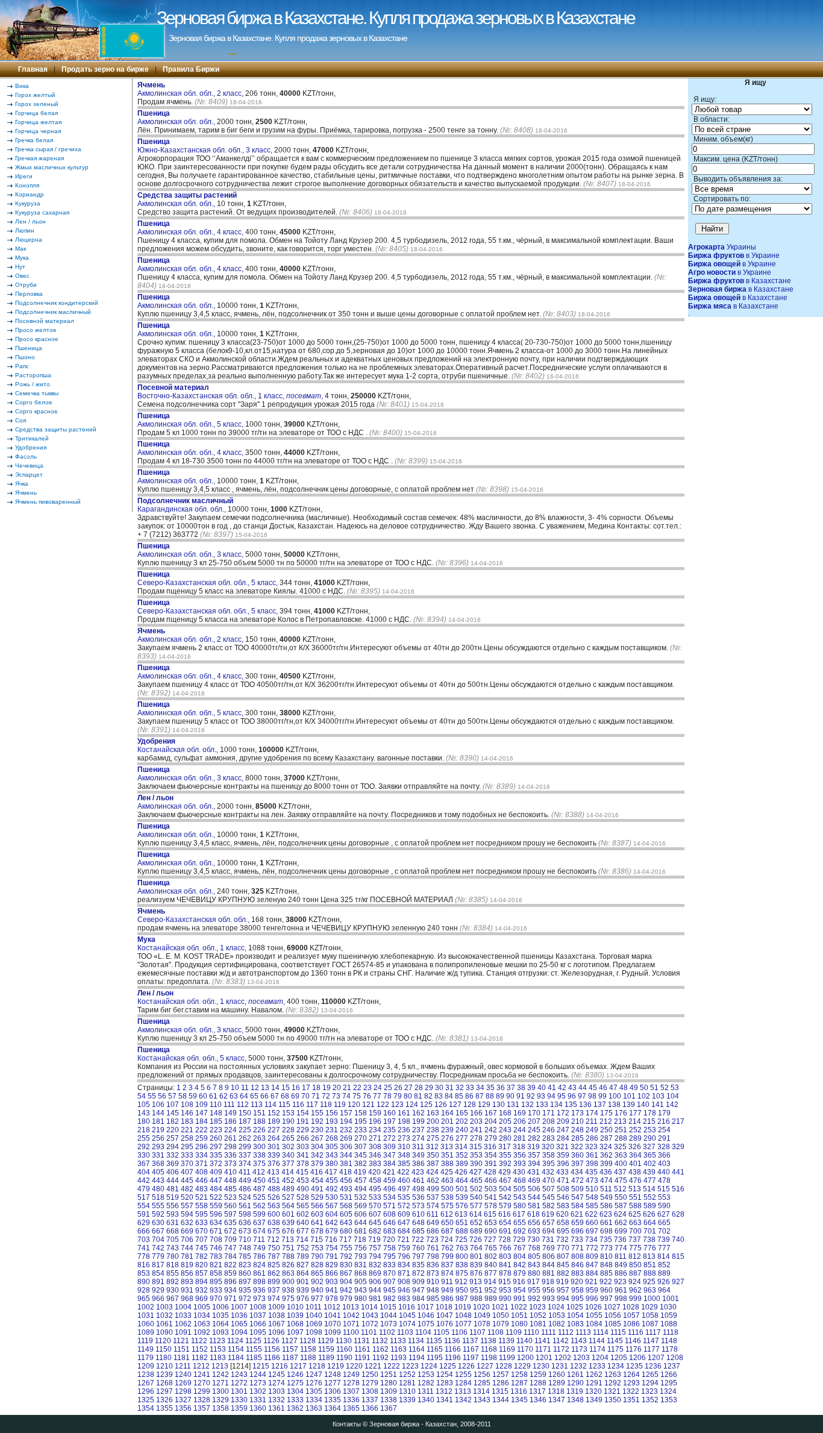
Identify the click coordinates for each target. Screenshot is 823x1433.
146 (187, 1113)
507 (548, 1189)
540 (476, 1197)
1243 (239, 1374)
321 (562, 1147)
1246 (295, 1374)
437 (620, 1172)
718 (360, 1239)
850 (635, 1265)
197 (389, 1121)
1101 (369, 1332)
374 (245, 1163)
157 (346, 1113)
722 (417, 1239)
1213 (219, 1366)
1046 (426, 1315)
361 (592, 1155)
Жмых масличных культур (52, 167)
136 (585, 1104)
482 (187, 1189)
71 (315, 1096)
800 (461, 1256)
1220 (354, 1366)
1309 (388, 1391)
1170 (525, 1349)
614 (475, 1214)
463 (447, 1180)
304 (317, 1147)
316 (490, 1147)
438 (634, 1172)
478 (664, 1180)
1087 (650, 1324)
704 (158, 1239)
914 (490, 1282)
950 (461, 1290)
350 (433, 1155)
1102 (387, 1332)
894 (201, 1282)
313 (446, 1147)
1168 (489, 1349)
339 (274, 1155)
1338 (388, 1400)
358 (548, 1155)
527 (288, 1197)
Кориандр (29, 194)
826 (288, 1265)
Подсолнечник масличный (53, 312)
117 (312, 1104)
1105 (441, 1332)
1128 (307, 1341)
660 (592, 1222)
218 (143, 1130)
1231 (559, 1366)
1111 (548, 1332)
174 (592, 1113)
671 (216, 1231)
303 (302, 1147)
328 (663, 1147)
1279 (369, 1383)
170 (534, 1113)
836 (433, 1265)
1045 (407, 1315)
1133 (398, 1341)
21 (347, 1087)
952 (490, 1290)
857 (201, 1273)
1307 (351, 1391)
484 (216, 1189)
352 (461, 1155)
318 (519, 1147)
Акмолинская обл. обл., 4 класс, (191, 227)
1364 (332, 1408)
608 (389, 1214)
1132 (380, 1341)
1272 (239, 1383)
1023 (537, 1307)
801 (476, 1256)
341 (302, 1155)
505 (519, 1189)
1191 (362, 1357)
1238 (145, 1374)
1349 (594, 1400)
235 (389, 1130)
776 (649, 1248)
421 (389, 1172)
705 (172, 1239)
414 (287, 1172)
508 (563, 1189)
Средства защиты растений (55, 429)
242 (490, 1130)
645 (375, 1222)
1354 (145, 1408)
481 (172, 1189)
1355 (164, 1408)
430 (519, 1172)
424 (432, 1172)
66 (264, 1096)
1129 (326, 1341)
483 (201, 1189)
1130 (344, 1341)
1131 (362, 1341)
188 (259, 1121)
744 (187, 1248)
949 (447, 1290)
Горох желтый (35, 95)
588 (635, 1206)
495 (375, 1189)
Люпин (24, 230)
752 (302, 1248)
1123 (217, 1341)
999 (635, 1298)
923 (620, 1282)
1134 (416, 1341)
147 (201, 1113)
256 (158, 1138)
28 (419, 1087)
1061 (164, 1324)
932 (201, 1290)
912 (461, 1282)
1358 (220, 1408)
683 (389, 1231)
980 (360, 1298)
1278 (351, 1383)
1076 (444, 1324)
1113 (583, 1332)
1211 (183, 1366)
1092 (201, 1332)
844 (548, 1265)
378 (302, 1163)
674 (259, 1231)
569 (360, 1206)
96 (572, 1096)
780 (172, 1256)
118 (326, 1104)
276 (447, 1138)
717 (345, 1239)
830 (346, 1265)
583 (563, 1206)
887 (635, 1273)
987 (461, 1298)
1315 (500, 1391)
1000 (651, 1298)
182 (172, 1121)
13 (265, 1087)
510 (592, 1189)
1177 (651, 1349)
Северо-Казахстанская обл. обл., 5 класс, (208, 578)
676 (288, 1231)
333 (187, 1155)
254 (664, 1130)
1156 (272, 1349)
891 (158, 1282)
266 (302, 1138)
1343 (482, 1400)
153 (288, 1113)
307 (360, 1147)
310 (404, 1147)
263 (259, 1138)
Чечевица (29, 465)
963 (649, 1290)
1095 (257, 1332)
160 (389, 1113)
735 (605, 1239)
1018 (444, 1307)
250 (606, 1130)
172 (563, 1113)
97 (582, 1096)
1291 (594, 1383)
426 (461, 1172)
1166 (453, 1349)
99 (602, 1096)
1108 (495, 1332)
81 (418, 1096)
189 (274, 1121)
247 (563, 1130)
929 (158, 1290)
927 (678, 1282)
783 (216, 1256)
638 (274, 1222)
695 (563, 1231)
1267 (145, 1383)
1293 (631, 1383)
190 (288, 1121)
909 (418, 1282)
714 (302, 1239)
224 (230, 1130)
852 (664, 1265)
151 (259, 1113)
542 (505, 1197)
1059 (668, 1315)
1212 (201, 1366)
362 (606, 1155)
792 (346, 1256)
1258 (519, 1374)
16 (296, 1087)
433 (562, 1172)
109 (201, 1104)
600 (274, 1214)
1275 (295, 1383)
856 (187, 1273)
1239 (164, 1374)
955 (534, 1290)
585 (592, 1206)
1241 (201, 1374)
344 (346, 1155)
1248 (332, 1374)
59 (193, 1096)
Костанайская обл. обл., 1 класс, (192, 943)
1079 (500, 1324)
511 (606, 1189)
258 (187, 1138)
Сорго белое (33, 402)
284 (563, 1138)
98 (592, 1096)
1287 (519, 1383)
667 (158, 1231)
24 (378, 1087)
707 (201, 1239)
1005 (201, 1307)
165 (461, 1113)
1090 (164, 1332)
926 (663, 1282)
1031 (145, 1315)
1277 (332, 1383)
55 (152, 1096)
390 (476, 1163)
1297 (164, 1391)
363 (621, 1155)
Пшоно (25, 357)
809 (592, 1256)
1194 (416, 1357)
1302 (257, 1391)
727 (490, 1239)
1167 (471, 1349)
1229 (522, 1366)
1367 (388, 1408)
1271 (220, 1383)
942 (346, 1290)
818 (172, 1265)
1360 (257, 1408)
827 (302, 1265)
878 (505, 1273)
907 (389, 1282)
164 (447, 1113)
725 (461, 1239)
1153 (218, 1349)
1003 (164, 1307)
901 (302, 1282)
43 (572, 1087)
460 (404, 1180)
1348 (575, 1400)
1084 (594, 1324)
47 (613, 1087)
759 (404, 1248)
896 (230, 1282)
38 (521, 1087)
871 (404, 1273)
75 (356, 1096)
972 (245, 1298)
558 (201, 1206)
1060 (145, 1324)
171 (548, 1113)
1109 (513, 1332)
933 (216, 1290)
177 (635, 1113)
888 (649, 1273)
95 (561, 1096)
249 (592, 1130)
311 (418, 1147)
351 (447, 1155)
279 (490, 1138)
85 (459, 1096)
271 (375, 1138)
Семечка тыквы (36, 393)
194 (346, 1121)
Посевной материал (44, 321)
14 (275, 1087)
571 (389, 1206)
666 (143, 1231)
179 (664, 1113)
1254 (444, 1374)
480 (158, 1189)
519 (172, 1197)
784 (230, 1256)
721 (403, 1239)
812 (634, 1256)
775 (635, 1248)
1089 (145, 1332)
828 (317, 1265)
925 (649, 1282)
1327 (183, 1400)
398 (592, 1163)
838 (461, 1265)
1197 (471, 1357)
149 (230, 1113)
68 (285, 1096)
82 (428, 1096)
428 (490, 1172)
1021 (500, 1307)
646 (389, 1222)
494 (360, 1189)
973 (259, 1298)
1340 (426, 1400)
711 (259, 1239)
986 (447, 1298)
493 (346, 1189)
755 (346, 1248)
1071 (351, 1324)
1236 (653, 1366)
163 (433, 1113)
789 (302, 1256)
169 (519, 1113)
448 (230, 1180)
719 (374, 1239)
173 (577, 1113)
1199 (507, 1357)
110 (216, 1104)
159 (375, 1113)
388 (447, 1163)
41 (552, 1087)
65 (254, 1096)
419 (360, 1172)
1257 (500, 1374)
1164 (416, 1349)
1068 (295, 1324)
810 (606, 1256)
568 (346, 1206)
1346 (538, 1400)
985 (433, 1298)
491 (317, 1189)
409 (216, 1172)
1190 (344, 1357)
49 (634, 1087)
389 (461, 1163)
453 (302, 1180)
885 (606, 1273)
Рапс (22, 366)
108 (187, 1104)
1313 (462, 1391)
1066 (257, 1324)
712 (273, 1239)
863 (288, 1273)
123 (397, 1104)
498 (418, 1189)
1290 (575, 1383)
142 (672, 1104)
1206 (637, 1357)
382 (360, 1163)
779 (158, 1256)
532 (360, 1197)
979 (346, 1298)
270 (360, 1138)
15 (285, 1087)
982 (389, 1298)
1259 (538, 1374)
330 (143, 1155)
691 (505, 1231)
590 (664, 1206)
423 (417, 1172)
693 (534, 1231)
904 (346, 1282)
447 (216, 1180)
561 (245, 1206)
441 (678, 1172)
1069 (313, 1324)
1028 (630, 1307)
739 (663, 1239)
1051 (519, 1315)
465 (476, 1180)
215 (649, 1121)
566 (317, 1206)
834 (404, 1265)
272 (389, 1138)
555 (158, 1206)
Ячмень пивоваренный (48, 501)
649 (433, 1222)
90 (510, 1096)
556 (172, 1206)
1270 (201, 1383)
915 (504, 1282)
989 (490, 1298)
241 (476, 1130)
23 (367, 1087)
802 (490, 1256)
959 (592, 1290)
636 (245, 1222)
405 (158, 1172)
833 (389, 1265)
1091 (183, 1332)
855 (172, 1273)
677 (302, 1231)
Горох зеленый (36, 104)
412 (258, 1172)
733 (577, 1239)
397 (577, 1163)
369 (172, 1163)
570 (375, 1206)
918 (548, 1282)
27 (408, 1087)
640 (302, 1222)
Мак (20, 248)
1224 (429, 1366)
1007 (239, 1307)
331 (158, 1155)
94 (551, 1096)
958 (577, 1290)
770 (563, 1248)
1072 (369, 1324)
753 (317, 1248)
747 (230, 1248)
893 (187, 1282)
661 (606, 1222)
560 (230, 1206)
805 (534, 1256)
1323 (649, 1391)
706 (187, 1239)
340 (288, 1155)
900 (288, 1282)
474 (606, 1180)
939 (302, 1290)
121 (368, 1104)
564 (288, 1206)
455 (331, 1180)
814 (663, 1256)
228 (288, 1130)
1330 (239, 1400)
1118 (670, 1332)
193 (331, 1121)
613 (461, 1214)
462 (433, 1180)
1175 (615, 1349)
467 (505, 1180)
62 (223, 1096)
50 (644, 1087)
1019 (462, 1307)
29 (429, 1087)
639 (288, 1222)
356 (519, 1155)
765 (490, 1248)
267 (317, 1138)
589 (649, 1206)
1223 (410, 1366)
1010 (295, 1307)
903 (331, 1282)
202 (461, 1121)
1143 (579, 1341)
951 (476, 1290)
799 (447, 1256)
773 (606, 1248)
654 (505, 1222)
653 (490, 1222)
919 (562, 1282)
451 (274, 1180)
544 (534, 1197)
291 (664, 1138)
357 (534, 1155)
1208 (674, 1357)
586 (606, 1206)
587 (621, 1206)
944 (375, 1290)
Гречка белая (34, 140)
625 (634, 1214)
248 (577, 1130)
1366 (369, 1408)
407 (187, 1172)
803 (505, 1256)
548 (592, 1197)
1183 (218, 1357)
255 (143, 1138)
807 (563, 1256)
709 (230, 1239)
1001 (670, 1298)
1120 (163, 1341)
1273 (257, 1383)
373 (230, 1163)
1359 (239, 1408)
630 (158, 1222)
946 (404, 1290)
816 (143, 1265)
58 (182, 1096)
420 (374, 1172)
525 (259, 1197)
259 (201, 1138)
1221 (373, 1366)
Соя (20, 420)
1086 (631, 1324)
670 (201, 1231)
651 (461, 1222)
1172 (561, 1349)
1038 (276, 1315)
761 (433, 1248)
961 (621, 1290)
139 (628, 1104)
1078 (482, 1324)
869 (375, 1273)
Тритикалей (32, 438)
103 (658, 1096)
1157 (290, 1349)
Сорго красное (36, 411)
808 (577, 1256)
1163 (398, 1349)
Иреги (24, 176)
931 (187, 1290)
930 (172, 1290)
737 (634, 1239)
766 (505, 1248)
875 (461, 1273)
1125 (253, 1341)
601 (288, 1214)
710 (245, 1239)
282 (534, 1138)
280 (505, 1138)
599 (259, 1214)
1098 (313, 1332)
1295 (668, 1383)
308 (375, 1147)
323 (591, 1147)
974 (274, 1298)
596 (216, 1214)
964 (664, 1290)
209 (563, 1121)
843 (534, 1265)
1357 (201, 1408)
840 (490, 1265)
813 (649, 1256)
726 (475, 1239)
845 (563, 1265)
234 (375, 1130)
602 (302, 1214)
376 (274, 1163)
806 (548, 1256)
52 (664, 1087)
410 (230, 1172)
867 (346, 1273)
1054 (575, 1315)
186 (230, 1121)
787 (274, 1256)
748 (245, 1248)
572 (404, 1206)
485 (230, 1189)
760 (418, 1248)
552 (649, 1197)
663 (635, 1222)
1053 (556, 1315)
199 (418, 1121)
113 (257, 1104)
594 (187, 1214)
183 (187, 1121)
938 (288, 1290)
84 (449, 1096)
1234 (615, 1366)
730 (533, 1239)
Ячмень (26, 492)
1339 (407, 1400)
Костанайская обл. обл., (178, 745)
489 (288, 1189)
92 (531, 1096)
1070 (332, 1324)
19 (326, 1087)
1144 (597, 1341)
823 (245, 1265)
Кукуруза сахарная (42, 212)
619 (548, 1214)
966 (158, 1298)
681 (360, 1231)
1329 (220, 1400)
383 (375, 1163)
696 (577, 1231)
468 (519, 1180)
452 (288, 1180)
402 (649, 1163)
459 (389, 1180)
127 (455, 1104)
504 (505, 1189)
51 (654, 1087)
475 (621, 1180)
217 (678, 1121)
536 (418, 1197)
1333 (295, 1400)
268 (331, 1138)
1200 (525, 1357)
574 (433, 1206)
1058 (650, 1315)
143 (143, 1113)
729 (519, 1239)
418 (345, 1172)
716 (331, 1239)
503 (490, 1189)
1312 (444, 1391)
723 (432, 1239)
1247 (313, 1374)
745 (201, 1248)
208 (548, 1121)
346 (375, 1155)
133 (542, 1104)
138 (614, 1104)
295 (187, 1147)
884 (592, 1273)
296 (201, 1147)
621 (577, 1214)
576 (461, 1206)
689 (476, 1231)
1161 (362, 1349)
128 (469, 1104)
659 (577, 1222)
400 (621, 1163)
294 (172, 1147)
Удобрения (30, 447)
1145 (615, 1341)
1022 (518, 1307)
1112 (566, 1332)
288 (621, 1138)
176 (621, 1113)
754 (331, 1248)
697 (592, 1231)
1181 (182, 1357)
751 (288, 1248)
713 (287, 1239)
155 (317, 1113)
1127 (289, 1341)
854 (158, 1273)
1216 (279, 1366)
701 (649, 1231)
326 (634, 1147)
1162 (380, 1349)
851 (649, 1265)
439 (649, 1172)
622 (591, 1214)
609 (404, 1214)
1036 (239, 1315)
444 (172, 1180)
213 (620, 1121)
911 (447, 1282)
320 (548, 1147)
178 (649, 1113)
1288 (538, 1383)
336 (230, 1155)
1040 (313, 1315)
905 (360, 1282)
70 (305, 1096)
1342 (463, 1400)
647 (404, 1222)
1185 (254, 1357)
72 (326, 1096)
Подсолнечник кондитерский (56, 302)
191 (302, 1121)
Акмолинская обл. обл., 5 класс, (191, 420)
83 (438, 1096)
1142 (560, 1341)
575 (447, 1206)
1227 (485, 1366)
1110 (531, 1332)
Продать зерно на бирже (105, 69)
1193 (398, 1357)
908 (404, 1282)
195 (360, 1121)
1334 (313, 1400)
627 (663, 1214)
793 (360, 1256)
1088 (668, 1324)
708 (216, 1239)
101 (629, 1096)
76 (367, 1096)
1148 (669, 1341)
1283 (444, 1383)
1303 (276, 1391)
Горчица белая (36, 113)
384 (389, 1163)
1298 (183, 1391)
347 (389, 1155)
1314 (481, 1391)
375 (259, 1163)
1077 (463, 1324)
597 (230, 1214)
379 (317, 1163)
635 (230, 1222)
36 (500, 1087)
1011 (313, 1307)
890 (143, 1282)
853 (143, 1273)
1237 (671, 1366)
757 (375, 1248)
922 (605, 1282)
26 (398, 1087)
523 (230, 1197)
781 (187, 1256)
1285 (482, 1383)
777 (664, 1248)
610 (418, 1214)
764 (476, 1248)
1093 (220, 1332)
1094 (239, 1332)
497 (404, 1189)
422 (403, 1172)
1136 (452, 1341)
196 (375, 1121)
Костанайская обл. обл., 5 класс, (192, 1054)
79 (397, 1096)
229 (302, 1130)
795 (389, 1256)
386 (418, 1163)
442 (143, 1180)
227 (274, 1130)
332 (172, 1155)
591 (143, 1214)
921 (591, 1282)
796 (404, 1256)
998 (621, 1298)
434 (577, 1172)
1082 (556, 1324)
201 (447, 1121)
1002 (145, 1307)
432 (548, 1172)
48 (623, 1087)
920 (577, 1282)
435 (591, 1172)
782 (201, 1256)
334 (201, 1155)
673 (245, 1231)
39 (531, 1087)
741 (143, 1248)
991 (519, 1298)
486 (245, 1189)
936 (259, 1290)
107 (172, 1104)
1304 (295, 1391)
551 (635, 1197)
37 (511, 1087)
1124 (235, 1341)
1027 (612, 1307)
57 (172, 1096)
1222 (391, 1366)
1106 (459, 1332)
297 (216, 1147)
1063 (201, 1324)
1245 (276, 1374)
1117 (653, 1332)
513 (634, 1189)
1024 (556, 1307)
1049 (482, 1315)
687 (447, 1231)
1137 (470, 1341)
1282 (426, 1383)
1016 (406, 1307)
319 (533, 1147)
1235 (634, 1366)
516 (678, 1189)
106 (158, 1104)
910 (433, 1282)
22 (357, 1087)
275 (433, 1138)
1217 (298, 1366)
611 (433, 1214)
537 (433, 1197)
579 (505, 1206)
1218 (316, 1366)
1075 (426, 1324)
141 (657, 1104)
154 (302, 1113)
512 (620, 1189)
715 (316, 1239)
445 (187, 1180)
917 (533, 1282)
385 (404, 1163)
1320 (593, 1391)
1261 (575, 1374)
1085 (612, 1324)
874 (447, 1273)
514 (649, 1189)
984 (418, 1298)
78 (387, 1096)
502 (476, 1189)
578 (490, 1206)
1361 (276, 1408)
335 (216, 1155)
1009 (276, 1307)
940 (317, 1290)
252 (635, 1130)
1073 (388, 1324)
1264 (631, 1374)
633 (201, 1222)
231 (331, 1130)
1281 (407, 1383)
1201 (544, 1357)
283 (548, 1138)
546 (563, 1197)
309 (389, 1147)
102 (643, 1096)
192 (317, 1121)
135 (571, 1104)
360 (577, 1155)
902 (317, 1282)
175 (606, 1113)
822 (230, 1265)
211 (592, 1121)
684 (404, 1231)
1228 (503, 1366)
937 (274, 1290)
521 (201, 1197)
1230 (541, 1366)
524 (245, 1197)
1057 (631, 1315)
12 (255, 1087)
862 (274, 1273)
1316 (518, 1391)
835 (418, 1265)
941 (331, 1290)
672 (230, 1231)
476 (635, 1180)
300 (259, 1147)
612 (446, 1214)
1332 (276, 1400)
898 (259, 1282)
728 (504, 1239)
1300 (220, 1391)
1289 (556, 1383)
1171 (543, 1349)
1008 (257, 1307)
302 (288, 1147)
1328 (201, 1400)
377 (288, 1163)
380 (331, 1163)
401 (635, 1163)
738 (649, 1239)
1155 (254, 1349)
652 (476, 1222)
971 (230, 1298)
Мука (22, 257)
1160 (344, 1349)
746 (216, 1248)
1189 (326, 1357)
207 (534, 1121)
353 (476, 1155)
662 (621, 1222)
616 (504, 1214)
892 (172, 1282)
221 (187, 1130)
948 (433, 1290)
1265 (650, 1374)
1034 (201, 1315)
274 (418, 1138)
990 (505, 1298)
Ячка (21, 483)
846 (577, 1265)
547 (577, 1197)
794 (375, 1256)
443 (158, 1180)
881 (548, 1273)
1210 (164, 1366)
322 (577, 1147)
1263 (612, 1374)
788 (288, 1256)
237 (418, 1130)
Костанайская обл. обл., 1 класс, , (211, 997)
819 (187, 1265)
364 (635, 1155)
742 (158, 1248)
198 (404, 1121)
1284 (463, 1383)
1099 (332, 1332)
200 (433, 1121)
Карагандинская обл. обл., (185, 505)
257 (172, 1138)
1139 (506, 1341)
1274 (276, 1383)
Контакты (347, 1424)
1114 (601, 1332)
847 (592, 1265)
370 (187, 1163)
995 (577, 1298)
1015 (388, 1307)
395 (548, 1163)
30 (439, 1087)
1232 (578, 1366)
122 (383, 1104)
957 (563, 1290)
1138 (488, 1341)
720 (389, 1239)
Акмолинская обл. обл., (177, 117)
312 (432, 1147)
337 (245, 1155)
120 (354, 1104)
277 (461, 1138)
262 (245, 1138)
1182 (200, 1357)
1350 (612, 1400)
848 (606, 1265)
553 (664, 1197)
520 (187, 1197)
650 (447, 1222)
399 (606, 1163)
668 (172, 1231)
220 (172, 1130)
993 (548, 1298)
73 (336, 1096)
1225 (447, 1366)
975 (288, 1298)
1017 (425, 1307)
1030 (668, 1307)
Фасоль (26, 456)
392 (505, 1163)
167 (490, 1113)
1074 (407, 1324)
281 (519, 1138)
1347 (556, 1400)
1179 (145, 1357)
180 (143, 1121)
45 (593, 1087)
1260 (556, 1374)
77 (377, 1096)
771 (577, 1248)
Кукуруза (27, 203)
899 (274, 1282)
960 (606, 1290)
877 (490, 1273)
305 (331, 1147)
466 (490, 1180)
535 (404, 1197)
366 (664, 1155)
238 (433, 1130)
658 (563, 1222)
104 (672, 1096)
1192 (380, 1357)
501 (461, 1189)
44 (582, 1087)
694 (548, 1231)
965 (143, 1298)
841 (505, 1265)
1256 (482, 1374)
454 (317, 1180)
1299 (201, 1391)
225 (245, 1130)
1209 (145, 1366)
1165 (435, 1349)
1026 (593, 1307)
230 (317, 1130)
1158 (308, 1349)
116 (298, 1104)
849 (621, 1265)
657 (548, 1222)
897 (245, 1282)
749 (259, 1248)
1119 (145, 1341)
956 (548, 1290)
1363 (313, 1408)
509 (577, 1189)
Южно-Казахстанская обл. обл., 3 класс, (205, 145)
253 (649, 1130)
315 (475, 1147)
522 (216, 1197)
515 (663, 1189)
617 (519, 1214)
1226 (466, 1366)
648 (418, 1222)
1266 (668, 1374)
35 (490, 1087)
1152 (200, 1349)
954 (519, 1290)
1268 (164, 1383)
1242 (220, 1374)
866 (331, 1273)
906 (375, 1282)
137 (599, 1104)
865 (317, 1273)
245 (534, 1130)
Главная (33, 69)
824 (259, 1265)
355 (505, 1155)
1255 (463, 1374)
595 (201, 1214)
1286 (500, 1383)
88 (490, 1096)
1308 (369, 1391)
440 (663, 1172)
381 (346, 1163)
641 (317, 1222)
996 (592, 1298)
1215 (260, 1366)
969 (201, 1298)
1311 (426, 1391)
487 (259, 1189)
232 (346, 1130)
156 (331, 1113)
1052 (538, 1315)
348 (404, 1155)
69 (295, 1096)
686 (433, 1231)
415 (302, 1172)
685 (418, 1231)
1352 (650, 1400)
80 (408, 1096)
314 (461, 1147)
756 (360, 1248)
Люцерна (28, 239)
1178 (670, 1349)
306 (346, 1147)
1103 (405, 1332)
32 (459, 1087)
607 (375, 1214)
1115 (618, 1332)
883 (577, 1273)
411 (245, 1172)
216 (663, 1121)
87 (479, 1096)
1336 (351, 1400)
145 (172, 1113)
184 (201, 1121)
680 (346, 1231)
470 (548, 1180)
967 (172, 1298)
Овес (22, 275)
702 (664, 1231)
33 (470, 1087)
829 (331, 1265)
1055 (594, 1315)
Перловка (29, 293)
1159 (326, 1349)
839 (476, 1265)
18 (316, 1087)
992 (534, 1298)
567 (331, 1206)
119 (340, 1104)
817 (158, 1265)
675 (274, 1231)
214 (634, 1121)
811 (621, 1256)
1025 (574, 1307)
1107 (477, 1332)
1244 (257, 1374)
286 (592, 1138)
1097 (295, 1332)
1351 (631, 1400)
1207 (656, 1357)
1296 (145, 1391)
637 (259, 1222)
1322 (630, 1391)
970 (216, 1298)
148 (216, 1113)
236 (404, 1130)
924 (634, 1282)
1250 (369, 1374)
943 (360, 1290)
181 (158, 1121)
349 (418, 1155)
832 (375, 1265)
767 (519, 1248)
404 (143, 1172)
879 (519, 1273)
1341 (444, 1400)
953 (505, 1290)
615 (490, 1214)
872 (418, 1273)
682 (375, 1231)
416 (316, 1172)
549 (606, 1197)
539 (461, 1197)
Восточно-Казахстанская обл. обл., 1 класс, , (230, 391)
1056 (612, 1315)
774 (621, 1248)
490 (302, 1189)
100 (615, 1096)
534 (389, 1197)
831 (360, 1265)
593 (172, 1214)
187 (245, 1121)
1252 (407, 1374)
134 (556, 1104)
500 (447, 1189)
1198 (489, 1357)
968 (187, 1298)
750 (274, 1248)
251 (621, 1130)
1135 (434, 1341)
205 (505, 1121)
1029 (649, 1307)
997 (606, 1298)
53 (675, 1087)
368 (158, 1163)
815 (678, 1256)
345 (360, 1155)
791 (331, 1256)
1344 (500, 1400)
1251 (388, 1374)
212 (605, 1121)
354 (490, 1155)
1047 (444, 1315)
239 (447, 1130)
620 (562, 1214)
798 (433, 1256)
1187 (290, 1357)
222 (201, 1130)
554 (143, 1206)
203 (476, 1121)
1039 (295, 1315)
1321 (612, 1391)
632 (187, 1222)
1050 (500, 1315)
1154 (236, 1349)
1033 (183, 1315)
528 (302, 1197)
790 (317, 1256)
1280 (388, 1383)
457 (360, 1180)
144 (158, 1113)
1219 (335, 1366)
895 (216, 1282)
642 (331, 1222)
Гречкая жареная (39, 158)
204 (490, 1121)
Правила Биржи (191, 69)
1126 (271, 1341)
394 (534, 1163)
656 (534, 1222)
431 (533, 1172)
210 (577, 1121)
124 (411, 1104)
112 (243, 1104)
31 (449, 1087)
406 (172, 1172)
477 (649, 1180)
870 (389, 1273)
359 (563, 1155)
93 (541, 1096)
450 (259, 1180)
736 (620, 1239)
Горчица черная (38, 131)
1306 (332, 1391)
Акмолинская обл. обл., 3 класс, (191, 550)
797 (418, 1256)
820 (201, 1265)
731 (548, 1239)
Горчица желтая (38, 122)
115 (284, 1104)
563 (274, 1206)
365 (649, 1155)
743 (172, 1248)
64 (244, 1096)
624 (620, 1214)
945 (389, 1290)
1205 (618, 1357)
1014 (369, 1307)
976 (302, 1298)
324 (605, 1147)
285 (577, 1138)
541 (490, 1197)
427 (475, 1172)
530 (331, 1197)
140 (643, 1104)
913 (475, 1282)
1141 (542, 1341)
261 (230, 1138)
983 (404, 1298)
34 (480, 1087)
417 (331, 1172)
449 (245, 1180)
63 (234, 1096)
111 (229, 1104)
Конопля (27, 185)
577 (476, 1206)
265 (288, 1138)
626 (649, 1214)
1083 (575, 1324)
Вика (22, 86)
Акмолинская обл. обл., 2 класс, (191, 89)
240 (461, 1130)
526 (274, 1197)
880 (534, 1273)
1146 (633, 1341)
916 (519, 1282)
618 (533, 1214)
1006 (220, 1307)
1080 (519, 1324)
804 (519, 1256)
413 (273, 1172)
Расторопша (33, 375)
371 (201, 1163)
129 (484, 1104)
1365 (351, 1408)
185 (216, 1121)
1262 (594, 1374)
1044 (388, 1315)
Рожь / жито (32, 384)
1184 (236, 1357)
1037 (257, 1315)
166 (476, 1113)
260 (216, 1138)
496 (389, 1189)
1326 (164, 1400)
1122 (199, 1341)
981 (375, 1298)
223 (216, 1130)
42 (562, 1087)
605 (346, 1214)
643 (346, 1222)
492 (331, 1189)
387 (433, 1163)
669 (187, 1231)
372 (216, 1163)
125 (426, 1104)
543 (519, 1197)
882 (563, 1273)
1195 (435, 1357)
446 (201, 1180)
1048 (463, 1315)
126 (440, 1104)
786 (259, 1256)
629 (143, 1222)
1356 (183, 1408)
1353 (668, 1400)
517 (143, 1197)
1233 (597, 1366)
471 (563, 1180)
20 (337, 1087)
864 (302, 1273)
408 (201, 1172)
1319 (574, 1391)
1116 (635, 1332)
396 (563, 1163)
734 (591, 1239)
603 (317, 1214)
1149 (145, 1349)
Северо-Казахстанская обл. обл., (194, 915)
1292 (612, 1383)
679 (331, 1231)
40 (541, 1087)
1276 (313, 1383)
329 (678, 1147)
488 (274, 1189)
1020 (481, 1307)
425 (446, 1172)
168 (505, 1113)
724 (446, 1239)
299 (245, 1147)
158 (360, 1113)
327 (649, 1147)
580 (519, 1206)
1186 (272, 1357)
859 (230, 1273)
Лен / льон (30, 221)
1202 (562, 1357)
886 (621, 1273)
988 (476, 1298)
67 (275, 1096)
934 (230, 1290)
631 (172, 1222)
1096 (276, 1332)
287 (606, 1138)
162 (418, 1113)
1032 (164, 1315)
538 (447, 1197)
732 (562, 1239)
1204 (600, 1357)
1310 (407, 1391)
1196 (453, 1357)
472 (577, 1180)
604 (331, 1214)
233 (360, 1130)
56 (162, 1096)
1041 (332, 1315)
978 (331, 1298)
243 (505, 1130)
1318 (556, 1391)
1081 (538, 1324)
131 (513, 1104)
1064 (220, 1324)
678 (317, 1231)
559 (216, 1206)
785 (245, 1256)
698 (606, 1231)
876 (476, 1273)
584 (577, 1206)
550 (621, 1197)
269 (346, 1138)
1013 (350, 1307)
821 (216, 1265)
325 (620, 1147)
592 (158, 1214)
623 (605, 1214)
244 (519, 1130)
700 (635, 1231)
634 (216, 1222)
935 (245, 1290)
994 (563, 1298)
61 (213, 1096)
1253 (426, 1374)
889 (664, 1273)
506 (534, 1189)
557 (187, 1206)
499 (433, 1189)
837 (447, 1265)
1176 (633, 1349)
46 (603, 1087)
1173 (579, 1349)
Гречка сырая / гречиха (48, 149)
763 (461, 1248)
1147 (651, 1341)
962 (635, 1290)
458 (375, 1180)
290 (649, 1138)
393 (519, 1163)
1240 (183, 1374)
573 (418, 1206)
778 (143, 1256)
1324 (668, 1391)
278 (476, 1138)
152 (274, 1113)
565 (302, 1206)
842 (519, 1265)
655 (519, 1222)
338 (259, 1155)
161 (404, 1113)
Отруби (26, 284)
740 (678, 1239)
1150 (163, 1349)
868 (360, 1273)
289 (635, 1138)
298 (230, 1147)
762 (447, 1248)
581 (534, 1206)
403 (664, 1163)
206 (519, 1121)
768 (534, 1248)
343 (331, 1155)
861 (259, 1273)
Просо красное (36, 339)
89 (500, 1096)
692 (519, 1231)
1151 (182, 1349)
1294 (650, 1383)
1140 (524, 1341)
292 (143, 1147)
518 (158, 1197)
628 (678, 1214)
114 (270, 1104)
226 (259, 1130)
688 (461, 1231)
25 (388, 1087)
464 (461, 1180)
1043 (369, 1315)
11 (245, 1087)
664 (649, 1222)
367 (143, 1163)
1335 (332, 1400)
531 (346, 1197)
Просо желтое (36, 330)
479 (143, 1189)
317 (504, 1147)
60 (203, 1096)
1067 (276, 1324)
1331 (257, 1400)
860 (245, 1273)
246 (548, 1130)
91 (520, 1096)
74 (346, 1096)
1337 (369, 1400)
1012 (332, 1307)
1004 (183, 1307)
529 (317, 1197)
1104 (423, 1332)
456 (346, 1180)
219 (158, 1130)
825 (274, 1265)
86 (469, 1096)
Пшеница (28, 348)
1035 (220, 1315)
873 (433, 1273)
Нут (20, 266)
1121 (181, 1341)
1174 (597, 1349)
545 (548, 1197)
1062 (183, 1324)
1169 (507, 1349)
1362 (295, 1408)
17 (306, 1087)
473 (592, 1180)
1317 (537, 1391)
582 (548, 1206)
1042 (351, 1315)
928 (143, 1290)
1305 (313, 1391)
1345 (519, 1400)
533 (375, 1197)
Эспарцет (29, 474)
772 (592, 1248)
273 (404, 1138)
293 (158, 1147)
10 (235, 1087)
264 (274, 1138)
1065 (239, 1324)
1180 (163, 1357)
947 (418, 1290)
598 (245, 1214)
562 (259, 1206)
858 (216, 1273)
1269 (183, 1383)
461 (418, 1180)
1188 (308, 1357)
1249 (351, 1374)
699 (621, 1231)
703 (143, 1239)
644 (360, 1222)
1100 (351, 1332)
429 (504, 1172)
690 (490, 1231)
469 (534, 1180)
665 (664, 1222)
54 (141, 1096)
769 (548, 1248)
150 (245, 1113)
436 (605, 1172)
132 (527, 1104)
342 (317, 1155)
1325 (145, 1400)
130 (498, 1104)
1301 (239, 1391)
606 (360, 1214)
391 (490, 1163)
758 (389, 1248)
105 (143, 1104)
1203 (581, 1357)
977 (317, 1298)
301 (274, 1147)
